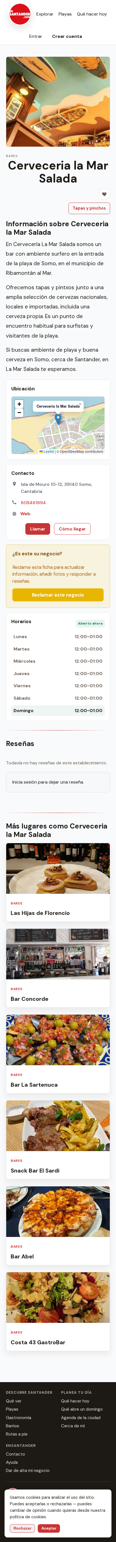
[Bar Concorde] (58, 968)
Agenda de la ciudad (81, 1418)
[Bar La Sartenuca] (58, 1054)
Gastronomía (18, 1418)
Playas (65, 14)
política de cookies (28, 1516)
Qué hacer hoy (92, 14)
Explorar (44, 14)
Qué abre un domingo (82, 1409)
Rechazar (22, 1528)
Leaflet (48, 451)
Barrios (12, 1426)
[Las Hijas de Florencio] (58, 882)
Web (25, 514)
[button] (58, 419)
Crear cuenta (67, 36)
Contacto (15, 1454)
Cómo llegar (72, 529)
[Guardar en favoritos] (104, 194)
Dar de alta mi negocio (28, 1470)
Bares (12, 156)
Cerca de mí (73, 1426)
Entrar (35, 36)
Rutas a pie (17, 1434)
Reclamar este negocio (58, 595)
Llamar (37, 529)
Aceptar (48, 1528)
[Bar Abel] (58, 1225)
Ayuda (12, 1462)
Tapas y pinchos (89, 208)
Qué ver (13, 1401)
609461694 (33, 503)
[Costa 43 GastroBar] (58, 1311)
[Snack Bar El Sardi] (58, 1140)
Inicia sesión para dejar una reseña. (48, 782)
